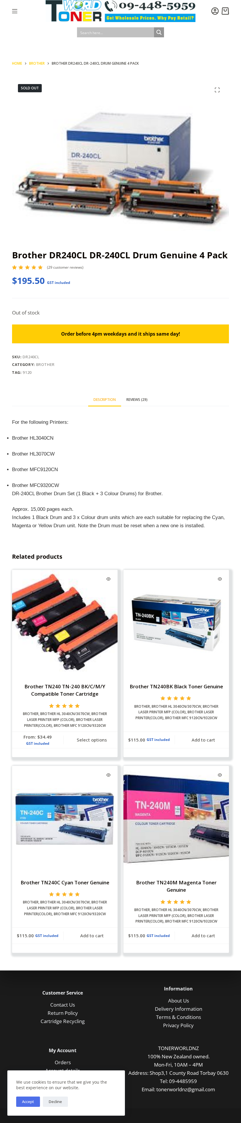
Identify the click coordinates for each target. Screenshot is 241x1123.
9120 (27, 372)
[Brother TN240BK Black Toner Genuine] (176, 622)
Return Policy (63, 1013)
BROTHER (45, 364)
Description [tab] (104, 399)
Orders (63, 1062)
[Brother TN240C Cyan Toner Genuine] (65, 818)
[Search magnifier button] (159, 32)
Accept (28, 1101)
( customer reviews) (65, 267)
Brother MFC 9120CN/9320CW (80, 725)
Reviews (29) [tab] (137, 399)
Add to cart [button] (203, 740)
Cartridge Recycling (63, 1021)
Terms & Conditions (178, 1017)
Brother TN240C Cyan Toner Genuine (65, 882)
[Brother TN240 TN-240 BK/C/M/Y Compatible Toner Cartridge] (65, 622)
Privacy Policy (178, 1025)
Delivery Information (178, 1008)
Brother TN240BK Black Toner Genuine (176, 686)
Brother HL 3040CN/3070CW (65, 713)
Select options (92, 740)
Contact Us (62, 1004)
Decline (55, 1101)
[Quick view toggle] (108, 579)
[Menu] (14, 11)
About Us (178, 1000)
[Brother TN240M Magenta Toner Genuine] (176, 818)
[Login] (215, 11)
